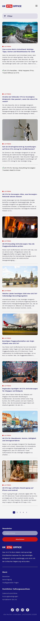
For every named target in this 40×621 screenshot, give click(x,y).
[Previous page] (26, 512)
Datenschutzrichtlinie (9, 593)
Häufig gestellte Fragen (10, 583)
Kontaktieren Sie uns (9, 599)
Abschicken (20, 539)
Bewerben (6, 576)
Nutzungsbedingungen (10, 596)
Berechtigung (7, 579)
